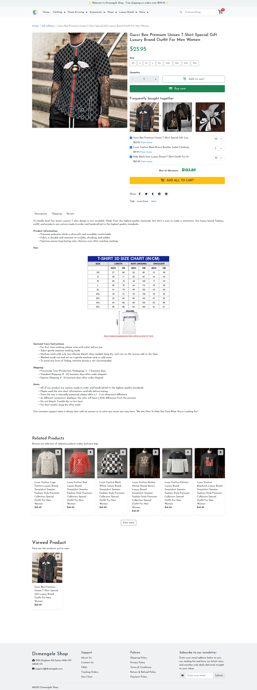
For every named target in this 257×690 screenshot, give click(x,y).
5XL (195, 63)
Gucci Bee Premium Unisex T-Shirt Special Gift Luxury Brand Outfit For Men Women (161, 138)
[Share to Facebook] (139, 194)
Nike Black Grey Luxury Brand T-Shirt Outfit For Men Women (161, 157)
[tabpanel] (128, 316)
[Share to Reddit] (159, 194)
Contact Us (87, 662)
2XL (168, 63)
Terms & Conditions (140, 667)
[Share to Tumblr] (152, 194)
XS (133, 63)
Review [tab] (70, 214)
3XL (177, 63)
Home (35, 26)
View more (146, 142)
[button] (220, 12)
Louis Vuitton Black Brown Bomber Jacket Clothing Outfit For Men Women (161, 147)
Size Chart (87, 677)
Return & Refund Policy (143, 672)
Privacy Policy (137, 662)
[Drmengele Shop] (35, 12)
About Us (86, 658)
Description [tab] (41, 214)
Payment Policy (138, 677)
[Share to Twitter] (146, 194)
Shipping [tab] (57, 214)
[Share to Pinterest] (166, 194)
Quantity (135, 72)
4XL (186, 63)
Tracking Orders (89, 672)
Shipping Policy (138, 658)
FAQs (84, 667)
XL (159, 63)
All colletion (48, 26)
